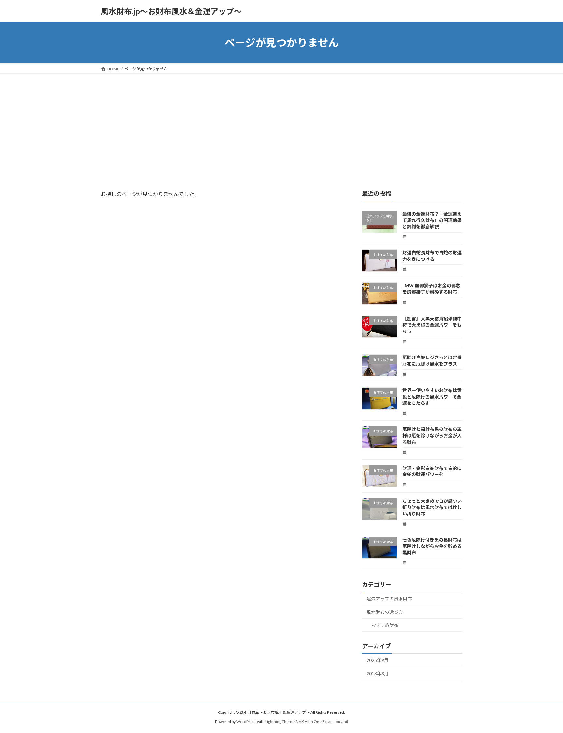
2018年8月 (378, 673)
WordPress (246, 721)
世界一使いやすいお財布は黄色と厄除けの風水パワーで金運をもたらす (432, 397)
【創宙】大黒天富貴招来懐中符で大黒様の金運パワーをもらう (432, 325)
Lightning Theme (280, 721)
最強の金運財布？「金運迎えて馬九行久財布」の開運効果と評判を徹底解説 (432, 220)
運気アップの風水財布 (389, 598)
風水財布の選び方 (385, 612)
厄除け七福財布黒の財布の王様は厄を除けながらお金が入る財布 (432, 436)
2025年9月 (378, 660)
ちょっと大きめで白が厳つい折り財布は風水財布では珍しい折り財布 (432, 507)
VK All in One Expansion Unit (323, 721)
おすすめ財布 (384, 625)
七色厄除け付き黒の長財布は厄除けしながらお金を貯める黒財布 (432, 546)
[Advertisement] (281, 122)
